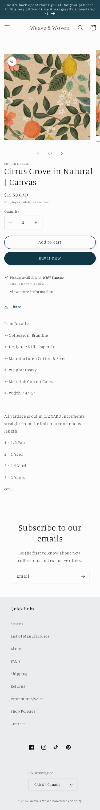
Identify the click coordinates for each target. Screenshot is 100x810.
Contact (18, 723)
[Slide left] (38, 153)
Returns (18, 686)
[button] (7, 28)
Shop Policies (23, 711)
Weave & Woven (41, 801)
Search (17, 623)
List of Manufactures (30, 636)
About (16, 648)
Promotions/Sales (27, 698)
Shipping (10, 202)
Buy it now (50, 258)
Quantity (11, 211)
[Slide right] (62, 153)
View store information (32, 291)
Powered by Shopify (66, 801)
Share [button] (16, 307)
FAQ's (15, 661)
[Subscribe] (83, 576)
